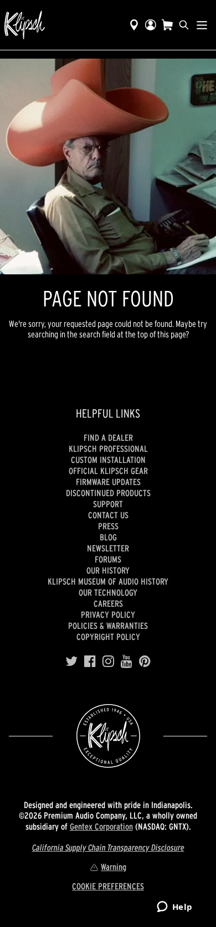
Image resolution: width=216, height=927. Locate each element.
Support (108, 504)
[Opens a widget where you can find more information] (174, 907)
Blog (108, 537)
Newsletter (108, 548)
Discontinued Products (108, 493)
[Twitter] (71, 661)
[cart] (167, 24)
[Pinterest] (145, 661)
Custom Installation (108, 460)
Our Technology (108, 592)
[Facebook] (90, 661)
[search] (184, 24)
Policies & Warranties (108, 626)
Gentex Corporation (101, 826)
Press (108, 526)
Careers (108, 603)
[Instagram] (108, 661)
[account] (150, 24)
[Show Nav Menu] (202, 24)
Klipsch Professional (108, 449)
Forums (108, 559)
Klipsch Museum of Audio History (108, 581)
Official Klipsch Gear (108, 471)
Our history (108, 570)
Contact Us (108, 515)
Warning (113, 867)
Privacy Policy (108, 614)
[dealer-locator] (134, 24)
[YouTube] (126, 661)
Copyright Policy (108, 637)
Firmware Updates (108, 482)
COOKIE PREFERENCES (108, 886)
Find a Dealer (108, 437)
